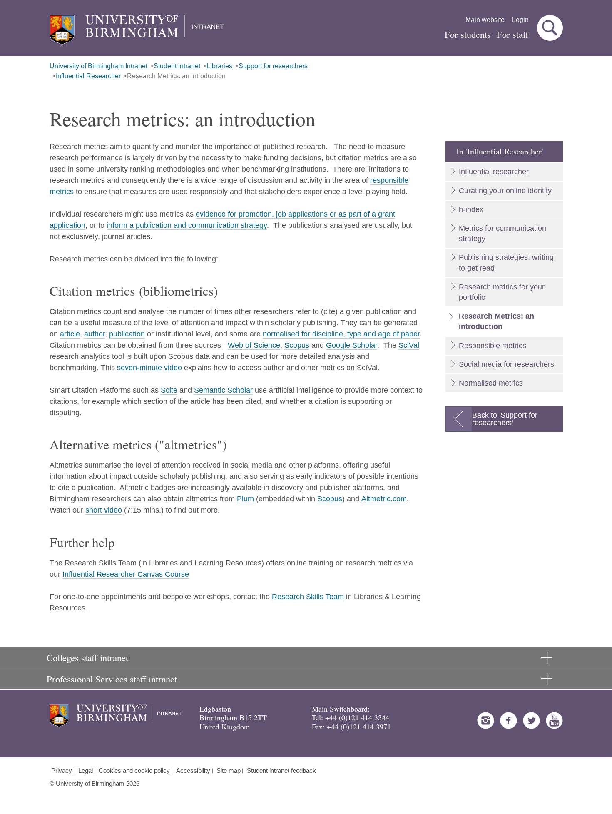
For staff (513, 34)
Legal (85, 770)
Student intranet (177, 66)
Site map (228, 770)
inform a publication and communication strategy (187, 225)
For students (468, 34)
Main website (485, 19)
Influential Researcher (88, 76)
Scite (169, 390)
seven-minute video (149, 367)
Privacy (61, 770)
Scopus (296, 345)
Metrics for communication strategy (502, 233)
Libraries (219, 66)
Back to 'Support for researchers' (504, 419)
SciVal (408, 345)
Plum (246, 499)
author (94, 334)
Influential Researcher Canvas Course (125, 574)
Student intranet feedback (281, 770)
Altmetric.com (384, 499)
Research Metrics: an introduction (176, 76)
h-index (471, 209)
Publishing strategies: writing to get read (506, 262)
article (70, 334)
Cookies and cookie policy (134, 770)
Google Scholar (351, 345)
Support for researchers (273, 66)
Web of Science (254, 345)
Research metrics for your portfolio (502, 292)
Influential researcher (494, 171)
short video (103, 510)
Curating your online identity (505, 191)
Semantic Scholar (223, 390)
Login (520, 19)
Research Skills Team (308, 596)
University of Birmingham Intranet (98, 66)
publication (127, 334)
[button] (550, 28)
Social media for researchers (506, 364)
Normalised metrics (491, 383)
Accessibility (193, 770)
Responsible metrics (492, 345)
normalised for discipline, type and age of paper (341, 334)
